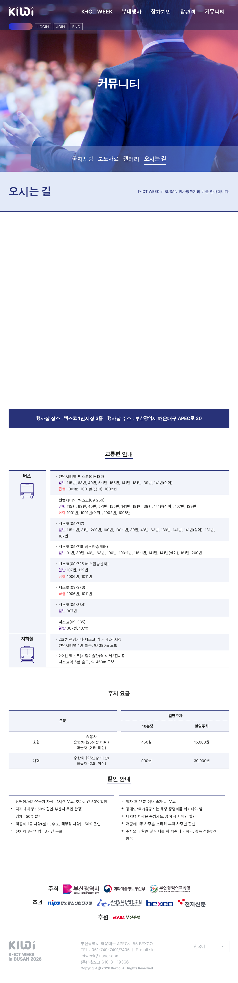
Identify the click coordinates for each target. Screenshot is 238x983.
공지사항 (82, 158)
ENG (76, 26)
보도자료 (108, 158)
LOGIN (43, 26)
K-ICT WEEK (96, 11)
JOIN (60, 26)
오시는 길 (155, 158)
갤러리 (131, 158)
